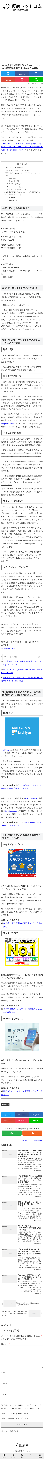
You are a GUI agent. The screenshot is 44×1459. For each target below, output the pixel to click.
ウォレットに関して (16, 187)
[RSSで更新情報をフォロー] (32, 1133)
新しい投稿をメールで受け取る (15, 1418)
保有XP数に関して (15, 181)
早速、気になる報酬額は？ (14, 167)
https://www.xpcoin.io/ (9, 648)
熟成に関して (13, 178)
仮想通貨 (6, 1104)
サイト (4, 1394)
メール (4, 1383)
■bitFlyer (12, 197)
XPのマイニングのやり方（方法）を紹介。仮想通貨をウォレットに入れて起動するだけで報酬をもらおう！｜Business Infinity (22, 147)
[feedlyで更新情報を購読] (12, 1133)
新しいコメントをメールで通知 (15, 1413)
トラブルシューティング (17, 189)
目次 (19, 164)
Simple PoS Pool (8, 424)
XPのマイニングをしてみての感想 (17, 170)
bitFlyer (6, 750)
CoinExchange (31, 798)
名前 (3, 1372)
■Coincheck (13, 200)
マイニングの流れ (15, 184)
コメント (5, 1344)
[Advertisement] (22, 38)
